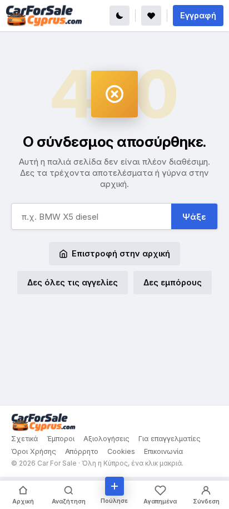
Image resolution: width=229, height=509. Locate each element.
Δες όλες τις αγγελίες (72, 282)
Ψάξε (194, 216)
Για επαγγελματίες (169, 438)
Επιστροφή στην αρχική (121, 253)
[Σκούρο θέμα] (119, 16)
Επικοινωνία (163, 451)
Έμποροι (60, 438)
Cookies (121, 451)
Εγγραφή (198, 15)
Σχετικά (24, 438)
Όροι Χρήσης (33, 451)
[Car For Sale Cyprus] (44, 15)
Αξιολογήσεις (106, 438)
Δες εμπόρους (172, 282)
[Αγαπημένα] (151, 16)
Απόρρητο (81, 451)
